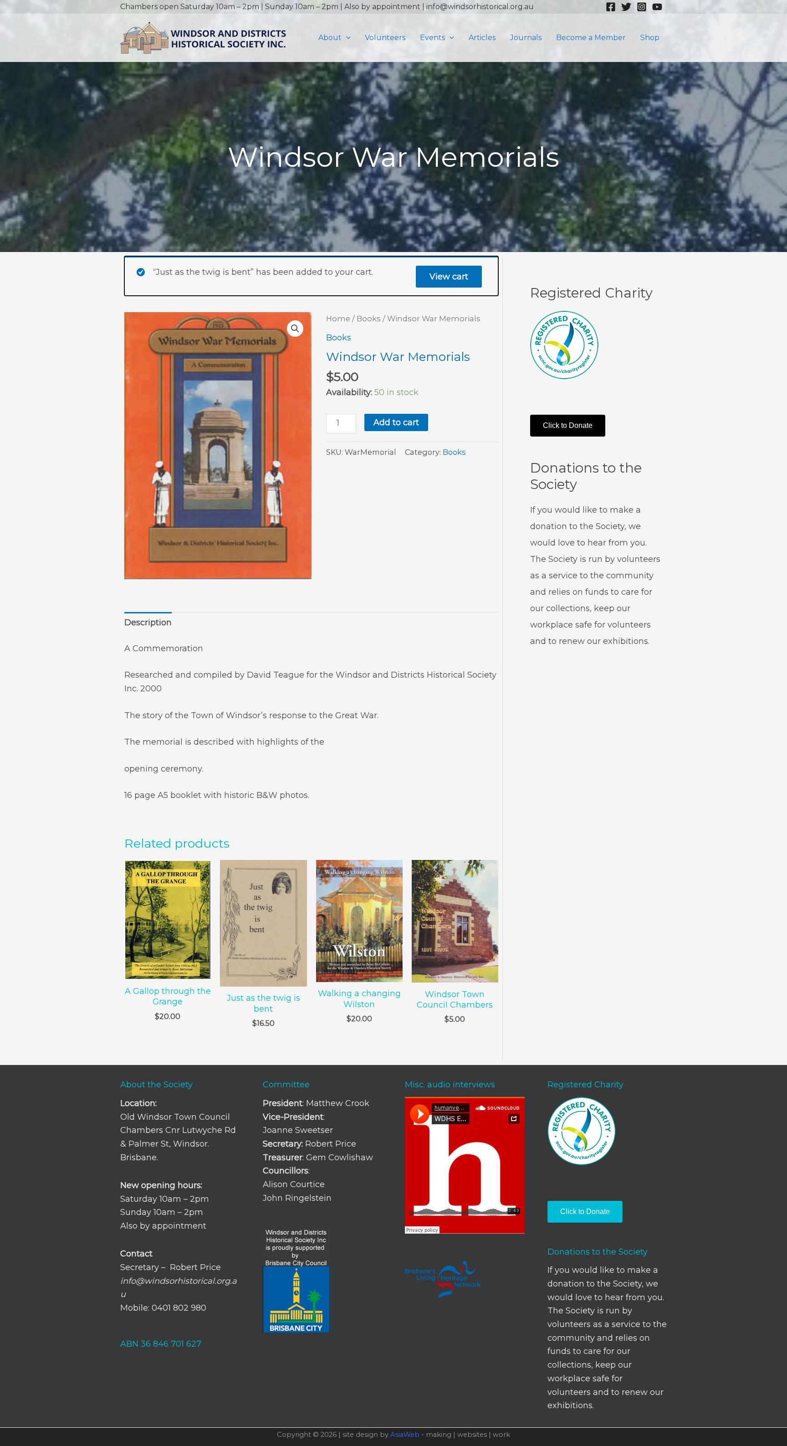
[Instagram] (642, 7)
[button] (346, 38)
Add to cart (396, 422)
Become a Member (591, 37)
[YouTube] (657, 7)
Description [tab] (148, 623)
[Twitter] (626, 7)
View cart (448, 277)
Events (432, 37)
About (330, 37)
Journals (526, 37)
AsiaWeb (404, 1435)
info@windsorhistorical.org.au (480, 6)
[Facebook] (611, 7)
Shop (649, 37)
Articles (482, 37)
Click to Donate (568, 425)
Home (338, 318)
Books (369, 318)
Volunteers (385, 37)
